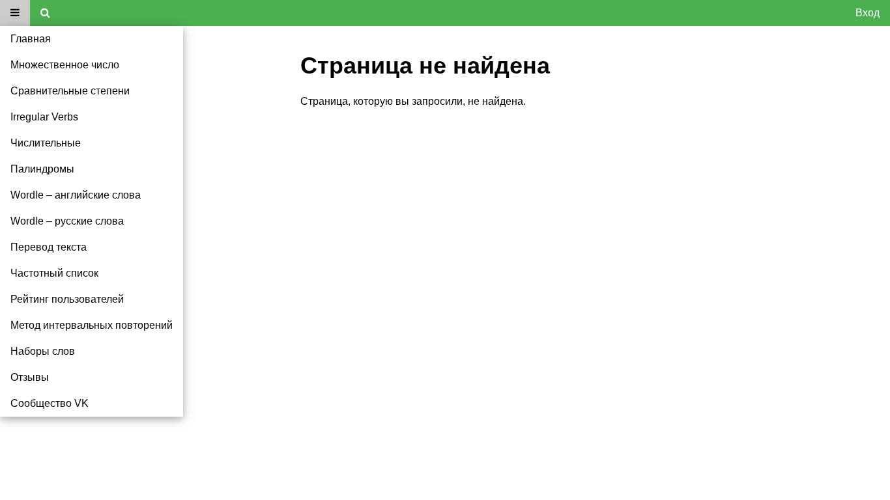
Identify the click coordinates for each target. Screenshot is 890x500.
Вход (867, 12)
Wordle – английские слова (75, 195)
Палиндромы (42, 168)
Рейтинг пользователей (67, 299)
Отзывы (29, 377)
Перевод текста (48, 247)
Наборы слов (42, 351)
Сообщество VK (49, 403)
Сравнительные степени (70, 90)
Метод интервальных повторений (91, 325)
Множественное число (64, 64)
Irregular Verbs (44, 116)
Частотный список (54, 273)
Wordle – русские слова (67, 221)
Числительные (45, 142)
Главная (30, 38)
